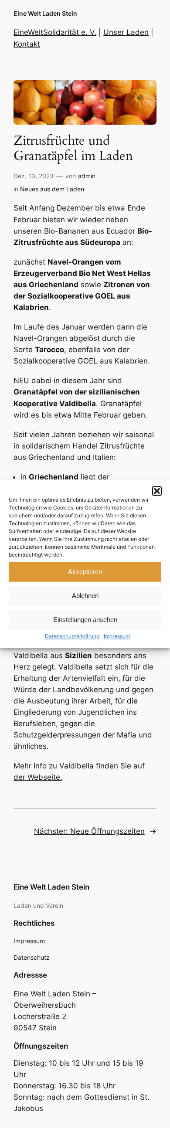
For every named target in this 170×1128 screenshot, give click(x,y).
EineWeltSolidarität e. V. (55, 32)
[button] (157, 490)
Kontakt (27, 44)
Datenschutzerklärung (72, 636)
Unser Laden (126, 32)
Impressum (117, 636)
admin (86, 176)
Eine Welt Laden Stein (45, 13)
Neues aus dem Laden (52, 189)
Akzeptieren (85, 571)
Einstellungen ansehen (85, 619)
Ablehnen (85, 595)
